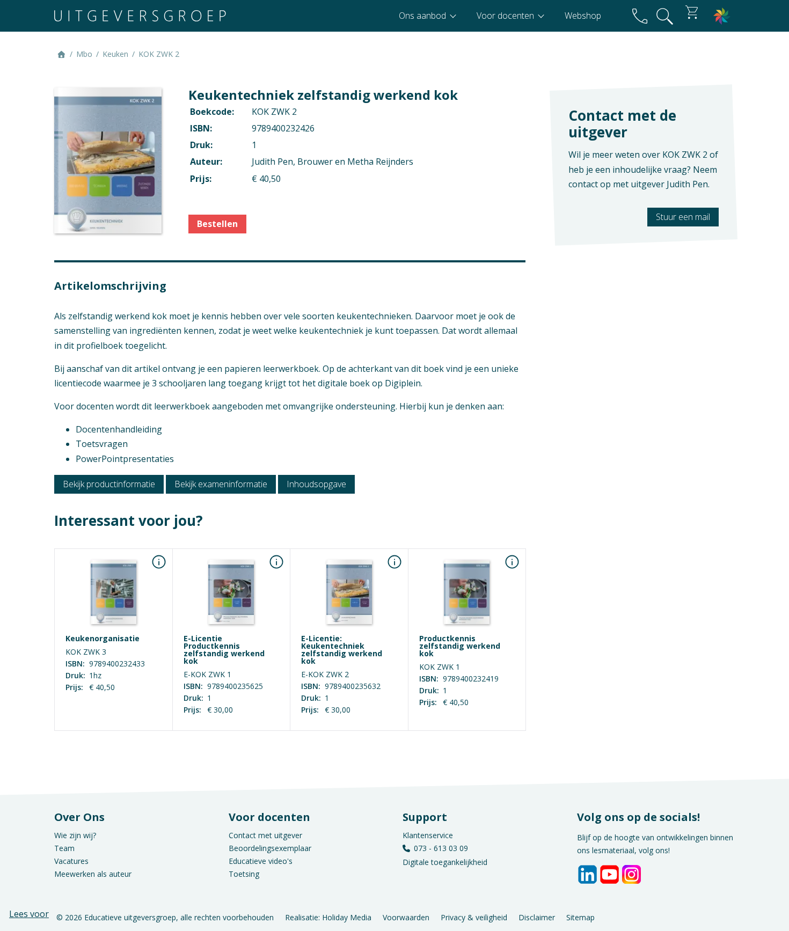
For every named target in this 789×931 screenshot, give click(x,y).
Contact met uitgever (265, 835)
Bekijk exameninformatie (220, 484)
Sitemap (580, 917)
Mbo (84, 54)
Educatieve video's (261, 861)
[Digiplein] (722, 16)
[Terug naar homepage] (140, 15)
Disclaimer (536, 917)
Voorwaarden (406, 917)
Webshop (583, 15)
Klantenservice (428, 835)
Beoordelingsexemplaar (270, 848)
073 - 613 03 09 (441, 848)
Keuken (115, 54)
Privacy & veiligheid (474, 917)
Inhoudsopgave (316, 484)
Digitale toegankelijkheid (445, 862)
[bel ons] (640, 16)
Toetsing (244, 874)
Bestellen (217, 224)
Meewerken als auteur (93, 874)
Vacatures (71, 861)
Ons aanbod (423, 15)
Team (64, 848)
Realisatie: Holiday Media (328, 917)
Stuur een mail (683, 217)
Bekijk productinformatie (109, 484)
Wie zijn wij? (75, 835)
